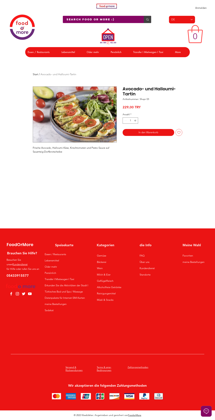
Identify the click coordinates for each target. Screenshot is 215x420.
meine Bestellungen (56, 304)
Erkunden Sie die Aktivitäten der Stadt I (60, 285)
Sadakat (49, 310)
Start (35, 74)
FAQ (142, 255)
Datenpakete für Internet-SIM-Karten (60, 297)
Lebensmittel (52, 260)
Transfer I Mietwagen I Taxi (59, 279)
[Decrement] (125, 120)
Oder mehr (51, 266)
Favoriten (188, 255)
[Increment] (135, 120)
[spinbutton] (130, 120)
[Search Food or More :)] (147, 19)
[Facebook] (11, 293)
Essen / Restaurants (55, 254)
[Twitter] (23, 293)
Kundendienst (20, 264)
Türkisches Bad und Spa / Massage (60, 291)
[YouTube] (30, 293)
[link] (195, 34)
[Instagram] (17, 293)
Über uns (144, 262)
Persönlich (50, 273)
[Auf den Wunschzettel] (179, 132)
